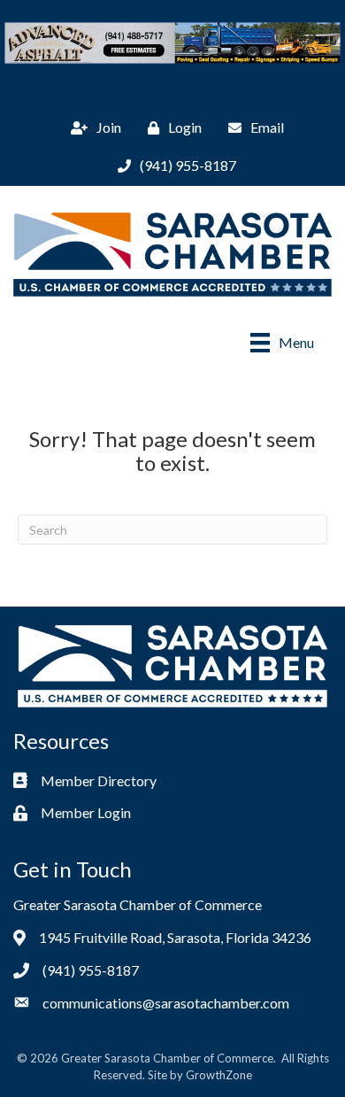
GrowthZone (219, 1075)
